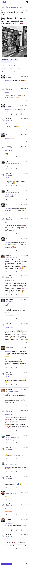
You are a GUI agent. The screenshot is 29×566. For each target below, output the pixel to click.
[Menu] (26, 564)
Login (15, 564)
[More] (26, 72)
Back (4, 2)
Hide (25, 27)
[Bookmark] (20, 72)
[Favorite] (14, 72)
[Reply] (3, 72)
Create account (7, 564)
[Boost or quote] (9, 72)
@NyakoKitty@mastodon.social (13, 195)
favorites (17, 68)
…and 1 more (14, 62)
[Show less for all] (27, 2)
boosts (3, 68)
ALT (26, 55)
